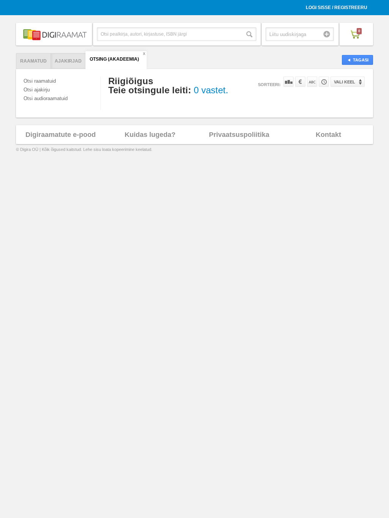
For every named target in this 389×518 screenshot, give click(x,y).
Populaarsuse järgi (288, 82)
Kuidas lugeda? (150, 134)
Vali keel (344, 82)
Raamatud (33, 61)
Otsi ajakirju (37, 90)
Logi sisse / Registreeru (336, 7)
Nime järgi (312, 82)
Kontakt (328, 134)
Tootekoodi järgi (324, 82)
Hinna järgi (300, 82)
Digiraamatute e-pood (60, 134)
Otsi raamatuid (40, 81)
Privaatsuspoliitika (239, 134)
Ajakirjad (68, 61)
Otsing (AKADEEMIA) (114, 59)
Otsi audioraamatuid (46, 98)
